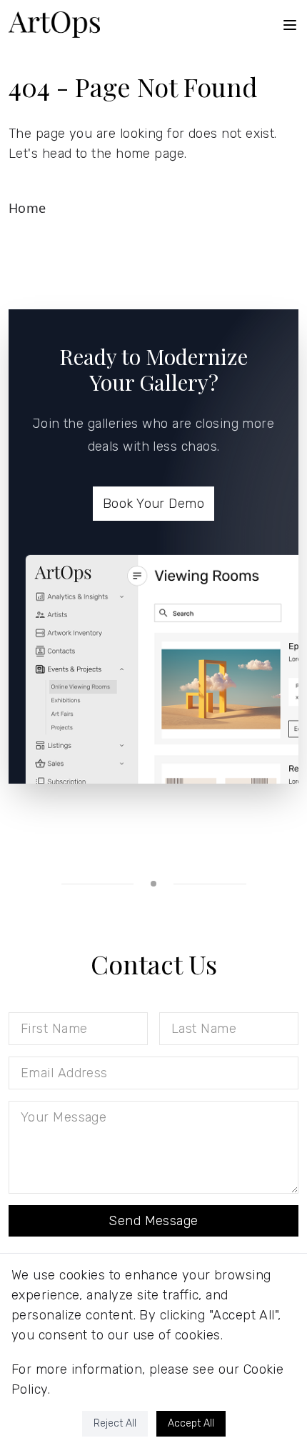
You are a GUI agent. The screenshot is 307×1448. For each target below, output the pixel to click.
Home (27, 207)
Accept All (191, 1423)
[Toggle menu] (289, 25)
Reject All (115, 1423)
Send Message (153, 1221)
